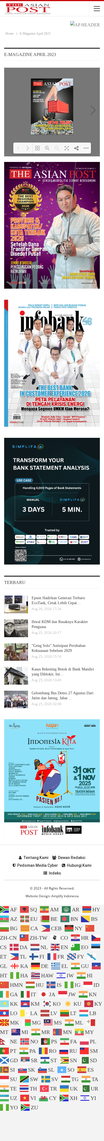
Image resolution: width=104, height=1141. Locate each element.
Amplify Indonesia (65, 896)
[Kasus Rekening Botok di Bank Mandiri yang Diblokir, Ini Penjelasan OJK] (16, 676)
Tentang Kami (35, 857)
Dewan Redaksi (71, 857)
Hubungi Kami (79, 865)
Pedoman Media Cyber (37, 865)
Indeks (55, 873)
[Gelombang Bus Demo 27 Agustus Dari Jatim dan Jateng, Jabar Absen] (16, 699)
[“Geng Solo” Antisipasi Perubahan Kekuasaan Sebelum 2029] (16, 652)
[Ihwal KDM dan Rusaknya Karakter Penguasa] (16, 628)
